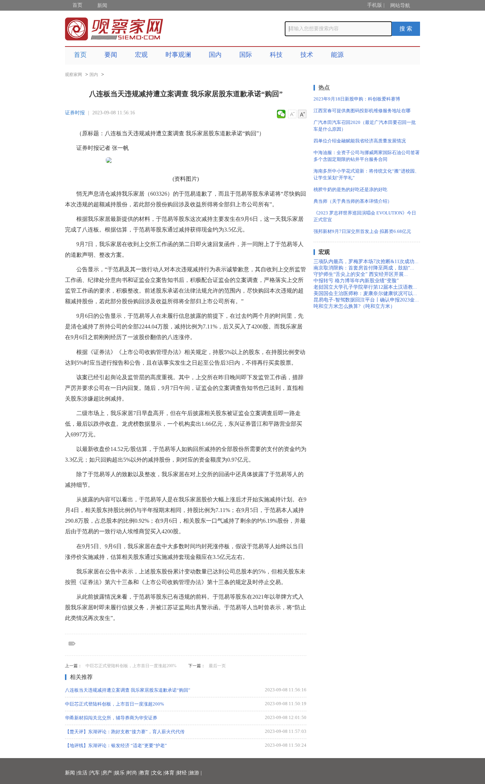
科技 (276, 54)
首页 (77, 5)
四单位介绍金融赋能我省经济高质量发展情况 (360, 140)
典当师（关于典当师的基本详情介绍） (353, 201)
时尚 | (133, 772)
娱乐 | (121, 772)
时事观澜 (178, 54)
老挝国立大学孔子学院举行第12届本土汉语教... (365, 287)
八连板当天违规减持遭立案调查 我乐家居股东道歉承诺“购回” (127, 690)
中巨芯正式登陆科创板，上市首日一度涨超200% (131, 665)
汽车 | (96, 772)
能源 (337, 54)
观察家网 (73, 74)
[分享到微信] (281, 114)
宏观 (141, 54)
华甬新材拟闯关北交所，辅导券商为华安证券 (111, 717)
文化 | (158, 772)
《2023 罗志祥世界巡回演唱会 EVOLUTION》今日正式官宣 (365, 216)
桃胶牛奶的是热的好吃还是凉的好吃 (350, 189)
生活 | (83, 772)
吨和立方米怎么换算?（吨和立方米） (354, 306)
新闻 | (71, 772)
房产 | (108, 772)
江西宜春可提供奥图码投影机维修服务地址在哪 (362, 110)
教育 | (146, 772)
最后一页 (217, 665)
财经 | (183, 772)
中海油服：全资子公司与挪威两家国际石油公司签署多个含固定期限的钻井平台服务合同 (367, 156)
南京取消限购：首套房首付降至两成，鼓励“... (364, 268)
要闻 (110, 54)
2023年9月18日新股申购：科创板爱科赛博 (357, 99)
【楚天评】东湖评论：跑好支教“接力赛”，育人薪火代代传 (125, 731)
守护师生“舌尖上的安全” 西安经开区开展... (361, 274)
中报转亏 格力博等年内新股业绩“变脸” (356, 280)
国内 (215, 54)
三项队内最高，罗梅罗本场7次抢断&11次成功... (366, 261)
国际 (245, 54)
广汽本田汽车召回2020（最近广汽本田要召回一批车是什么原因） (365, 126)
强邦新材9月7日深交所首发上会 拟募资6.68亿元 (362, 231)
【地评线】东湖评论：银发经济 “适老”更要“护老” (116, 745)
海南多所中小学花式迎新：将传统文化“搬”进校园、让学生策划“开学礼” (366, 174)
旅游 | (195, 772)
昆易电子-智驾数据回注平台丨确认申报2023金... (366, 300)
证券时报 (75, 112)
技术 (306, 54)
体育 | (170, 772)
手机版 (374, 5)
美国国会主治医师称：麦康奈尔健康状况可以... (365, 293)
